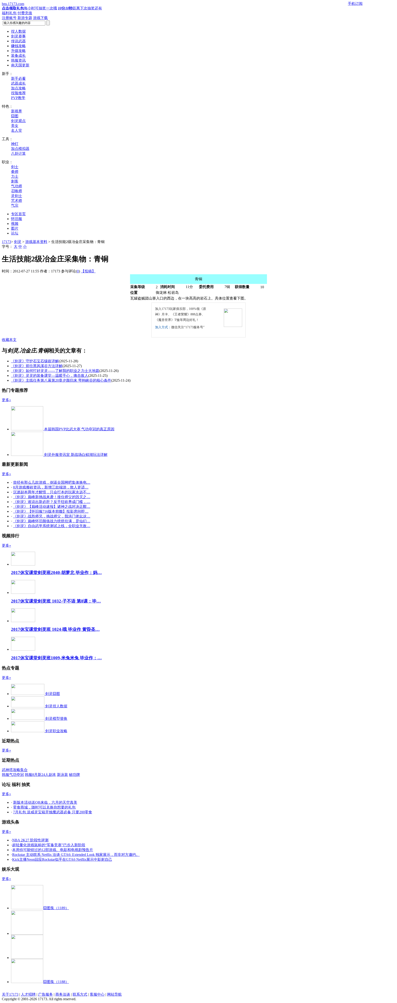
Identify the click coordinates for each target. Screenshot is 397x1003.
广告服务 (45, 994)
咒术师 (16, 201)
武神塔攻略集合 (15, 770)
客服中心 (97, 994)
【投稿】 (88, 271)
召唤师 (16, 191)
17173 (6, 242)
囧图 (14, 116)
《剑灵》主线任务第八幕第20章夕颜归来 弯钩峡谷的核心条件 (61, 380)
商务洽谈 (62, 994)
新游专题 (24, 18)
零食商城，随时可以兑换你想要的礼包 (44, 807)
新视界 (16, 111)
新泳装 (62, 775)
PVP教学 (18, 98)
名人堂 (16, 130)
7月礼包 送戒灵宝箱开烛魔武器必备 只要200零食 (52, 812)
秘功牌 (74, 775)
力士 (14, 176)
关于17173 (10, 994)
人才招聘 (28, 994)
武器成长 (18, 83)
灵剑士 (16, 196)
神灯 (14, 144)
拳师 (14, 172)
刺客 (14, 181)
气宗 (14, 205)
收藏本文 (9, 340)
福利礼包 (9, 13)
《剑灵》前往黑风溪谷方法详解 (36, 366)
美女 (14, 126)
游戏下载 (40, 18)
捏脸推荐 (18, 93)
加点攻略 (18, 88)
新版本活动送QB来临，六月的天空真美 (45, 802)
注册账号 (9, 18)
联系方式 (80, 994)
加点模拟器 (20, 149)
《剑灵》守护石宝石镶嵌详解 (35, 361)
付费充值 (24, 13)
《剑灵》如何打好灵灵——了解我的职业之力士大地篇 (55, 371)
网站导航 (114, 994)
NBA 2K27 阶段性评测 (30, 840)
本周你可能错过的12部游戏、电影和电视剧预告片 (52, 850)
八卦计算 (18, 153)
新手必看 (18, 78)
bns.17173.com (13, 4)
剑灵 (17, 242)
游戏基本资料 (36, 242)
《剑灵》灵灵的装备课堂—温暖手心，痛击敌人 (49, 375)
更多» (6, 400)
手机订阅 (355, 4)
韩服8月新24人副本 (40, 775)
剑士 (14, 167)
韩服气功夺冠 (13, 775)
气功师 (16, 186)
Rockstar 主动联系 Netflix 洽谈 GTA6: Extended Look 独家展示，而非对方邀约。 (76, 855)
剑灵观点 (18, 121)
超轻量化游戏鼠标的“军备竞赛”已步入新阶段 (48, 845)
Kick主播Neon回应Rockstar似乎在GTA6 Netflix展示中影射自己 (62, 859)
